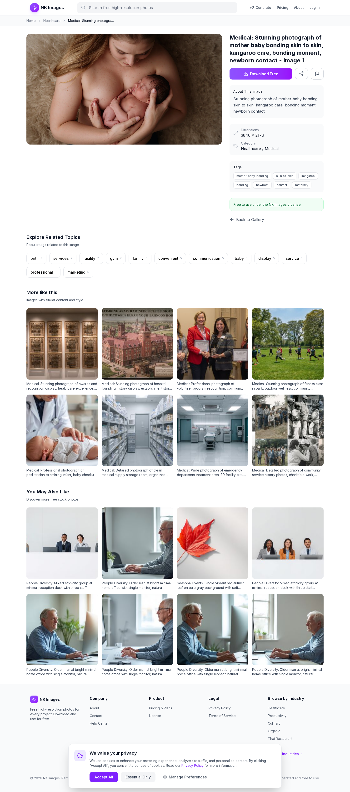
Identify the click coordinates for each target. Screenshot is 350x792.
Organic (274, 731)
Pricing (282, 7)
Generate (263, 7)
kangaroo (308, 176)
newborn (262, 185)
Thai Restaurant (280, 739)
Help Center (99, 723)
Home (31, 21)
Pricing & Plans (160, 708)
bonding (242, 185)
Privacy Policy (220, 708)
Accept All (103, 777)
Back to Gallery (250, 219)
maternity (301, 185)
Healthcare (276, 708)
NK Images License (285, 204)
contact (282, 185)
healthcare (51, 21)
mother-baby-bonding (252, 176)
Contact (96, 716)
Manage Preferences (188, 777)
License (155, 716)
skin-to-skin (284, 176)
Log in (315, 7)
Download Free (264, 73)
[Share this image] (301, 73)
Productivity (277, 716)
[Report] (317, 74)
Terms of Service (222, 716)
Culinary (274, 723)
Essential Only (138, 777)
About (299, 7)
